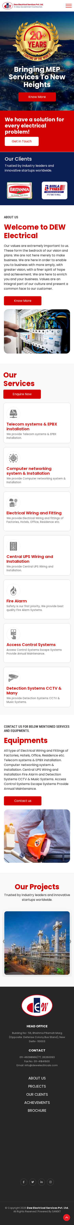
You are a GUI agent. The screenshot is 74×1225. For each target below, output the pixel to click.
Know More (37, 97)
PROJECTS (37, 1086)
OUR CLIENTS (37, 1094)
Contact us (22, 800)
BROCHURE (37, 1110)
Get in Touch (22, 141)
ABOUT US (37, 1078)
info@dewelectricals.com (41, 1065)
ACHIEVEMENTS (37, 1102)
